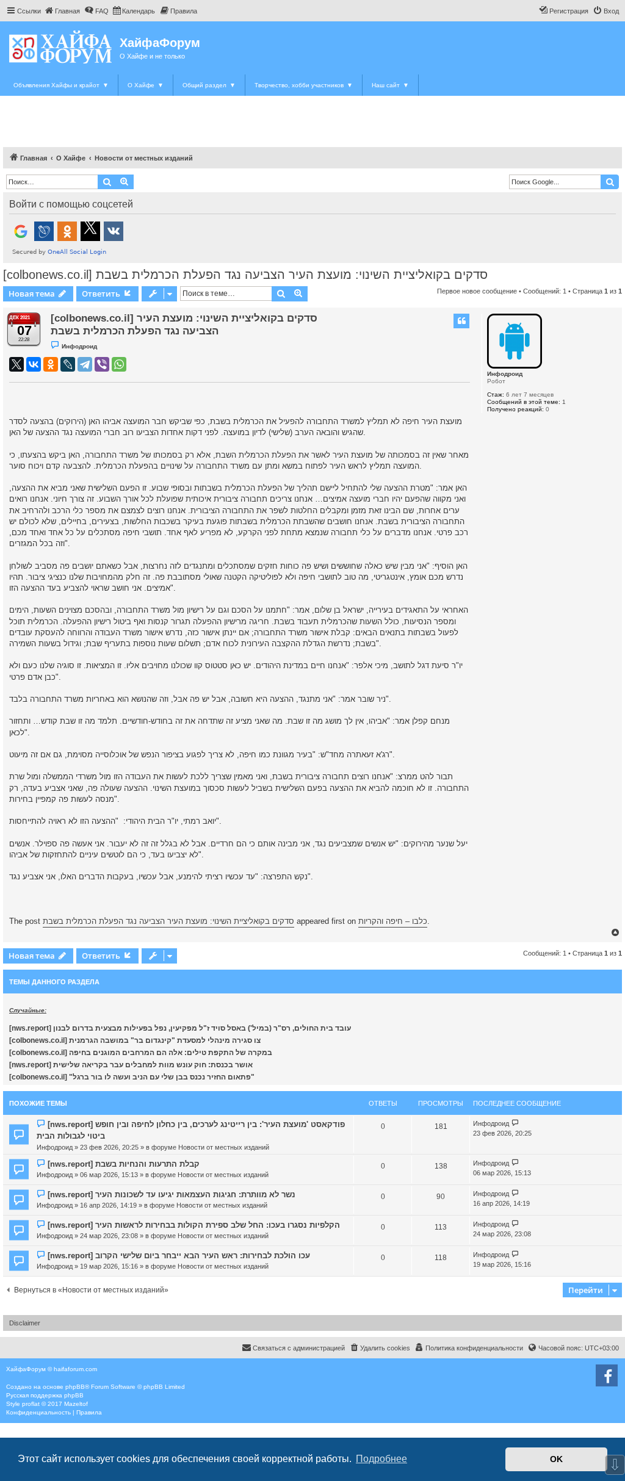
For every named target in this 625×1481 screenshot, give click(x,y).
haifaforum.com (75, 1369)
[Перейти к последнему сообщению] (515, 1124)
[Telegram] (85, 364)
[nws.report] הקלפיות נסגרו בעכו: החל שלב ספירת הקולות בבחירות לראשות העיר (194, 1225)
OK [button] (556, 1459)
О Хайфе (146, 85)
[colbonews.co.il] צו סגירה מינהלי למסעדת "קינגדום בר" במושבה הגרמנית (135, 1040)
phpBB (75, 1386)
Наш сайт (390, 85)
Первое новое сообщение (477, 291)
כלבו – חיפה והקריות (392, 921)
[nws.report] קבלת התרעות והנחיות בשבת (124, 1164)
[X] (16, 364)
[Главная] (61, 46)
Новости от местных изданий (223, 1147)
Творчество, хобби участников (304, 85)
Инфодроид (504, 373)
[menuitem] (62, 11)
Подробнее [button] (381, 1459)
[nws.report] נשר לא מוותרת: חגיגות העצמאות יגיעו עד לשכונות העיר (171, 1194)
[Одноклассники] (50, 364)
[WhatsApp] (119, 364)
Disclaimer (24, 1323)
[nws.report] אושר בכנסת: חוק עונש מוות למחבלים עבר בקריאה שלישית (131, 1065)
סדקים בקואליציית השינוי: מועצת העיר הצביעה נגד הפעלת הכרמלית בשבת (168, 921)
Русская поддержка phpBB (45, 1395)
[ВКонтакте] (33, 364)
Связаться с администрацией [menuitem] (299, 1348)
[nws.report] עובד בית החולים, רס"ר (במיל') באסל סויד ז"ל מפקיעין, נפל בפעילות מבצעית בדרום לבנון (180, 1028)
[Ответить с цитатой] (461, 321)
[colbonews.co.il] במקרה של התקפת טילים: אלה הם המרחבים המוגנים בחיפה (140, 1052)
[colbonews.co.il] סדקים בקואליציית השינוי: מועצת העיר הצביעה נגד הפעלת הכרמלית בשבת (245, 274)
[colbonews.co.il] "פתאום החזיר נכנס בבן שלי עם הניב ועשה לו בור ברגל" (132, 1077)
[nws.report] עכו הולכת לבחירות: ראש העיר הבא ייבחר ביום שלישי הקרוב (179, 1255)
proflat (31, 1403)
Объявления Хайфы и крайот (61, 85)
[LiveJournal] (67, 364)
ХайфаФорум (160, 42)
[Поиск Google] (610, 182)
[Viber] (102, 364)
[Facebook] (607, 1375)
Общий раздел (209, 85)
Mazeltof (76, 1403)
